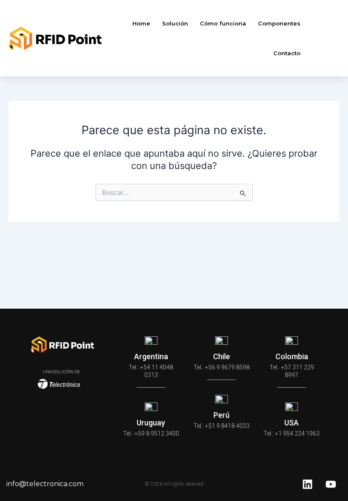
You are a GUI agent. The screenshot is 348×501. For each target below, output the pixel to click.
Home (141, 23)
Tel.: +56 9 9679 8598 (222, 367)
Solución (175, 23)
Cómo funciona (223, 23)
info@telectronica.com (45, 484)
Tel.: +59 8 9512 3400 (151, 433)
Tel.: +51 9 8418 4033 (222, 425)
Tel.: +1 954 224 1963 (292, 433)
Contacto (286, 53)
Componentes (279, 23)
